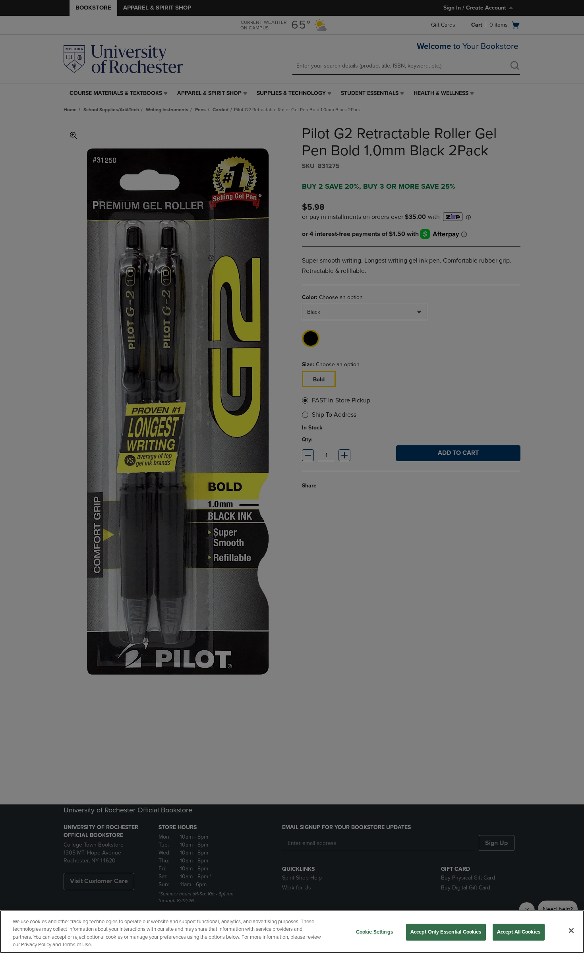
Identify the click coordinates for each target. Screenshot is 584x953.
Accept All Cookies (518, 932)
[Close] (571, 930)
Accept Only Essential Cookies (446, 932)
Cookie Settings (374, 932)
